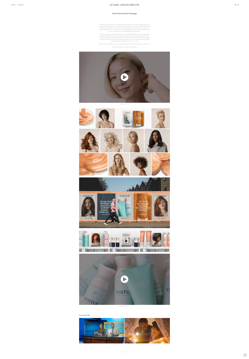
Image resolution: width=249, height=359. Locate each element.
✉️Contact (20, 5)
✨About (12, 5)
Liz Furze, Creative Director (124, 5)
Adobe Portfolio (127, 352)
